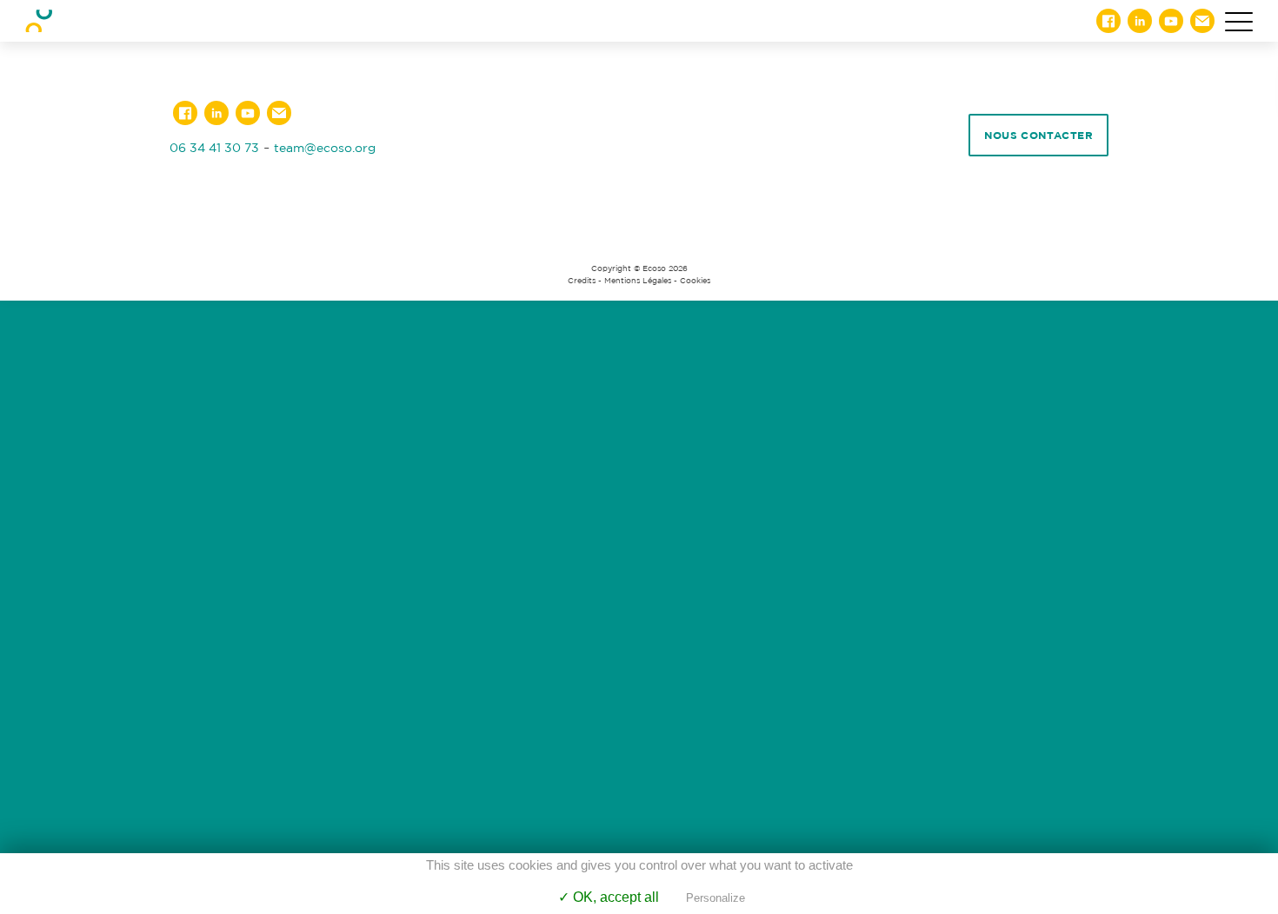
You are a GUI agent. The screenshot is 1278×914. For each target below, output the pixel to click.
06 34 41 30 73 (214, 147)
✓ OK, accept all (608, 897)
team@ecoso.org (325, 147)
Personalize (715, 897)
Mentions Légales (637, 280)
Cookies (695, 280)
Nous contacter (1038, 135)
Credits (582, 280)
